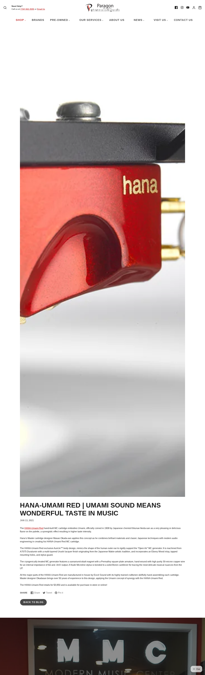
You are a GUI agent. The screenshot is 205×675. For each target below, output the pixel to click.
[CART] (200, 7)
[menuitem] (19, 20)
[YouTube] (187, 7)
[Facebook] (176, 7)
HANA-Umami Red (33, 528)
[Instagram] (182, 7)
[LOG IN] (194, 7)
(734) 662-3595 (27, 9)
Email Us (41, 9)
